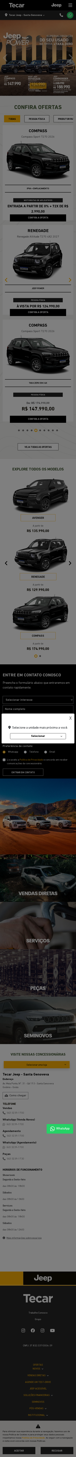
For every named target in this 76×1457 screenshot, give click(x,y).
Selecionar (38, 736)
